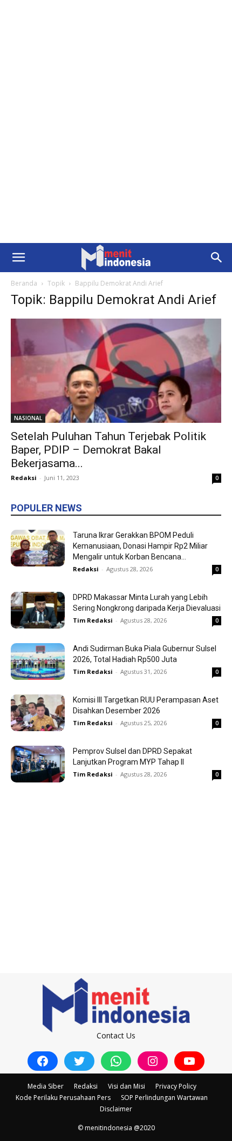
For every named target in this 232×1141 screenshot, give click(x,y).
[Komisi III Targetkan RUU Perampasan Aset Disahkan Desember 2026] (38, 713)
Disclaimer (116, 1108)
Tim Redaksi (93, 620)
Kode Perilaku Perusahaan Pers (63, 1097)
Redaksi (24, 478)
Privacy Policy (175, 1086)
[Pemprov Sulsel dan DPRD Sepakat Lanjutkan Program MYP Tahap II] (38, 764)
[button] (18, 257)
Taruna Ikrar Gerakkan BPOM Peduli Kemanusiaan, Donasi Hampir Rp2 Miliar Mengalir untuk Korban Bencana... (140, 546)
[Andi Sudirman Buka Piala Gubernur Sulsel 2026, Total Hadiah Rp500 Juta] (38, 661)
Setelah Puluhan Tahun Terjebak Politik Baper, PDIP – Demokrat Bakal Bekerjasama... (108, 450)
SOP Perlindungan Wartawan (164, 1097)
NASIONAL (28, 418)
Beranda (24, 283)
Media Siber (46, 1086)
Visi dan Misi (126, 1086)
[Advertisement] (116, 121)
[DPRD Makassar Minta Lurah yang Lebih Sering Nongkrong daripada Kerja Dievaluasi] (38, 610)
